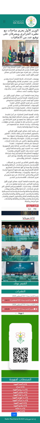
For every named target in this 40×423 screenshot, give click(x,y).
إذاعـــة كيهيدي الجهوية (20, 397)
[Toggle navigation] (4, 21)
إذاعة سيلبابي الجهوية (20, 392)
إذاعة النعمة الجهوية (20, 384)
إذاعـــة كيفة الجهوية (20, 395)
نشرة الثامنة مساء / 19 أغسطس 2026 (25, 304)
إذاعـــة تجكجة (20, 408)
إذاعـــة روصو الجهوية (20, 389)
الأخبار (35, 206)
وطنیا (29, 206)
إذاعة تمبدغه (20, 387)
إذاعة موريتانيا (29, 217)
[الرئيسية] (24, 21)
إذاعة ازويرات (20, 411)
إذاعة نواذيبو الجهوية (20, 405)
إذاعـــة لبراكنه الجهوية (20, 400)
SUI (29, 209)
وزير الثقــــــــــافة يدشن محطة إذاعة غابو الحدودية (23, 256)
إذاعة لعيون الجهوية (20, 403)
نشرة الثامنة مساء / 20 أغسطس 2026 (25, 296)
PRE (34, 209)
